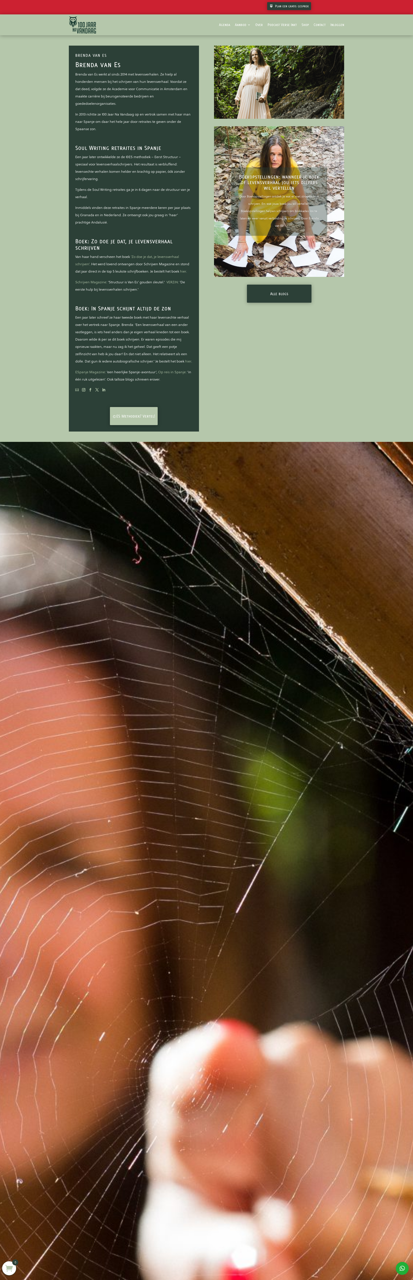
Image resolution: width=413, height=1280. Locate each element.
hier (183, 271)
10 (292, 266)
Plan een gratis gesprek (292, 6)
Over (259, 25)
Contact (320, 25)
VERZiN (172, 282)
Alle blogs (279, 293)
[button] (402, 1268)
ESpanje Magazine (90, 372)
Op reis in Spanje (172, 372)
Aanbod (240, 25)
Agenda (224, 25)
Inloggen (337, 25)
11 (295, 266)
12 (299, 266)
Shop (305, 25)
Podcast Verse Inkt (282, 25)
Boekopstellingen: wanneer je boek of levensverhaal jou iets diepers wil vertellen (279, 182)
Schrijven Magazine (90, 282)
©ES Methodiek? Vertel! (133, 416)
